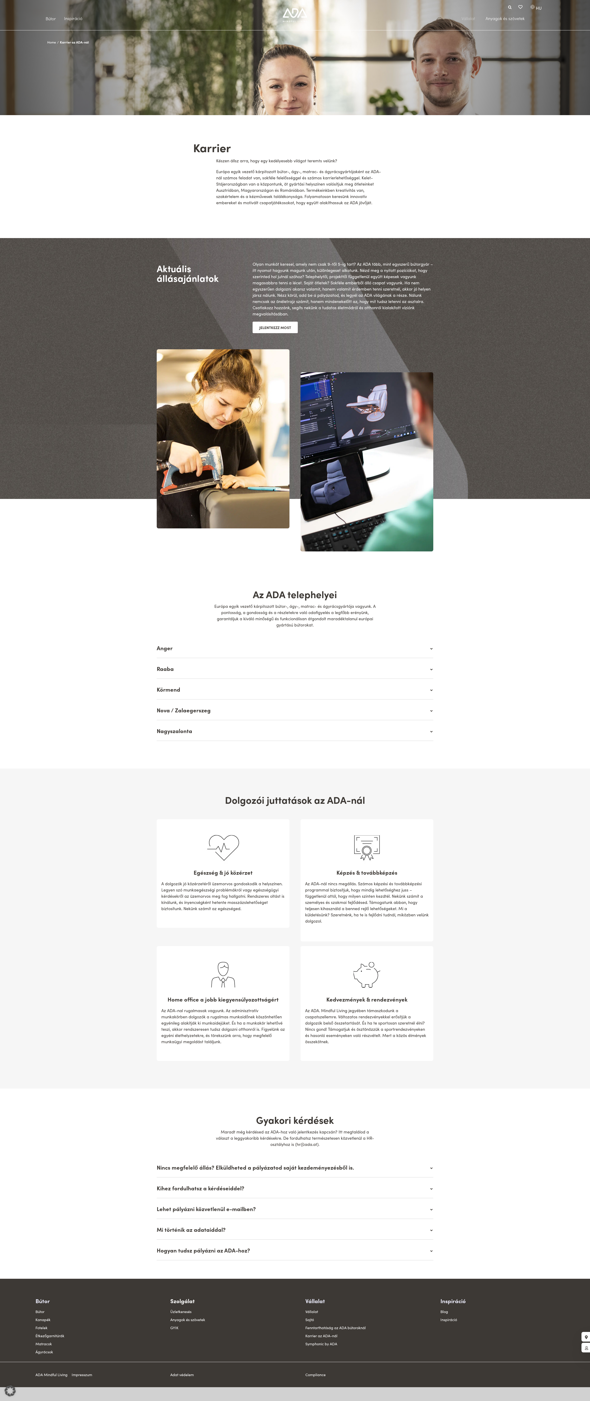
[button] (10, 1391)
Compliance (315, 1374)
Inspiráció (453, 1301)
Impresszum (82, 1374)
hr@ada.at (307, 1144)
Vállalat (315, 1301)
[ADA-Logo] (295, 10)
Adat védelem (182, 1374)
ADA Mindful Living (51, 1374)
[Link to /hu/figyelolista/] (520, 7)
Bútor (42, 1301)
